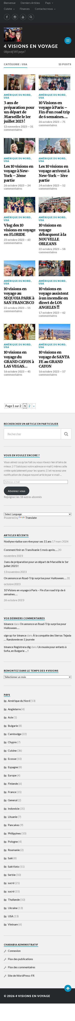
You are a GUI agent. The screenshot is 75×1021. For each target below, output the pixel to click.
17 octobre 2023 (49, 312)
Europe (12, 775)
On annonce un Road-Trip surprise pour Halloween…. (35, 578)
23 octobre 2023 (14, 239)
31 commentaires (18, 128)
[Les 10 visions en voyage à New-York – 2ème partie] (19, 146)
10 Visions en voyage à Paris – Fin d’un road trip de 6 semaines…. (54, 110)
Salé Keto (13, 866)
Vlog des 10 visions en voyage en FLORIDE (19, 230)
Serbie (12, 874)
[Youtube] (23, 17)
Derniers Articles (30, 2)
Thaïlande (14, 899)
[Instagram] (15, 17)
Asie (10, 717)
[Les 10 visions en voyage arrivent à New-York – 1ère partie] (54, 146)
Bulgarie (13, 725)
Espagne (13, 767)
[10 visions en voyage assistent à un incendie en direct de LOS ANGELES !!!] (54, 268)
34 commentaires (17, 187)
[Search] (31, 17)
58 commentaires (52, 250)
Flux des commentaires (21, 967)
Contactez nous (44, 8)
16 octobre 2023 (14, 371)
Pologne (13, 841)
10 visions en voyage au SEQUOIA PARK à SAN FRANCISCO (19, 296)
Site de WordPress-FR (21, 975)
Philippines (14, 833)
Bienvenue (10, 2)
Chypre (12, 742)
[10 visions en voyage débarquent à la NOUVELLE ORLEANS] (54, 205)
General (12, 800)
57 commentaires (52, 373)
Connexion (14, 950)
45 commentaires (17, 373)
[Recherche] (66, 434)
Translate (31, 517)
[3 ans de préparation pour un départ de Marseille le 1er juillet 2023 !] (19, 82)
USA (6, 97)
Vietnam (13, 924)
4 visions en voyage (31, 46)
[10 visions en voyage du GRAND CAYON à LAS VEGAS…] (19, 332)
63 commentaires (17, 241)
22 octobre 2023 (49, 249)
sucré (11, 883)
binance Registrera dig (17, 647)
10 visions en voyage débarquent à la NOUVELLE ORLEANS (52, 234)
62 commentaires (52, 314)
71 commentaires (52, 123)
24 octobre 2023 (49, 185)
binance (8, 623)
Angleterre (14, 709)
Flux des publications (20, 959)
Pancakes (13, 825)
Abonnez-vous (16, 491)
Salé (10, 858)
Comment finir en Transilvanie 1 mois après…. (31, 549)
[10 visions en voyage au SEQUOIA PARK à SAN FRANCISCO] (19, 268)
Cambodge (14, 734)
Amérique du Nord (17, 94)
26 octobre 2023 (49, 121)
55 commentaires (17, 309)
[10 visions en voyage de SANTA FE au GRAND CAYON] (54, 332)
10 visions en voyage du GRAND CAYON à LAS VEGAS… (19, 359)
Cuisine (8, 8)
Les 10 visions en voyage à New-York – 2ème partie (18, 173)
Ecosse (12, 758)
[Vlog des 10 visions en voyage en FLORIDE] (19, 205)
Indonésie (13, 808)
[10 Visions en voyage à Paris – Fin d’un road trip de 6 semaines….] (54, 82)
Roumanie (14, 850)
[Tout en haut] (67, 988)
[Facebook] (7, 17)
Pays (48, 2)
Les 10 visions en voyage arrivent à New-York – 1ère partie (54, 173)
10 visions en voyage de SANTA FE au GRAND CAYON (54, 359)
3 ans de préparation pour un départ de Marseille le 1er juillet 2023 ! (19, 112)
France (12, 792)
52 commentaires (52, 187)
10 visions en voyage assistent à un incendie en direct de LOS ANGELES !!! (53, 298)
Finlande (13, 783)
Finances (25, 8)
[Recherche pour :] (37, 434)
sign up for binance (15, 635)
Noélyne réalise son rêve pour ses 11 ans (27, 541)
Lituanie (12, 816)
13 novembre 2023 (15, 126)
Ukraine (12, 908)
